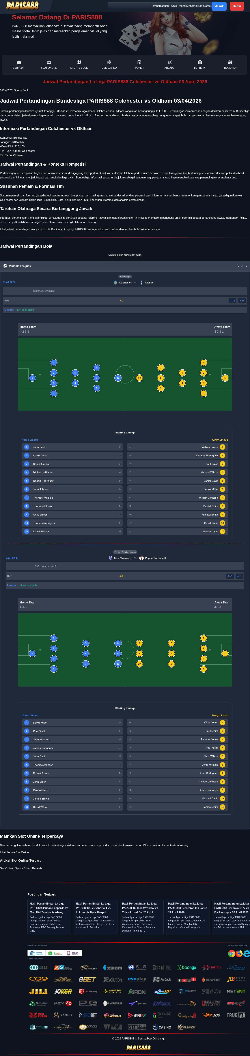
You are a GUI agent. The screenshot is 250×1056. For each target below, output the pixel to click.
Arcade (169, 67)
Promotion (230, 67)
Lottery (199, 67)
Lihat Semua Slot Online (14, 852)
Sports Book (79, 67)
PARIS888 (81, 229)
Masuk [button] (219, 6)
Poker (139, 67)
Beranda (18, 67)
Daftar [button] (237, 6)
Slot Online (49, 67)
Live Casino (109, 67)
